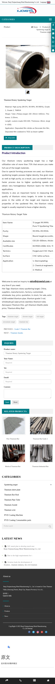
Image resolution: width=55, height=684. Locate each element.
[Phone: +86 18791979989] (53, 33)
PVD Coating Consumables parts (17, 520)
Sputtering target (42, 30)
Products (45, 27)
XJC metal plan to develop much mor (20, 546)
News (6, 616)
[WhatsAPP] (53, 42)
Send (7, 402)
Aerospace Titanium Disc (13, 305)
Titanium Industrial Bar (40, 466)
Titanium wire (9, 510)
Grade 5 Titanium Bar (22, 329)
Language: (43, 2)
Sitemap (30, 628)
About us (7, 606)
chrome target (27, 316)
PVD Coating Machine (13, 515)
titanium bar (23, 322)
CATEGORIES (8, 19)
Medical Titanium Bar (12, 466)
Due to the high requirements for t (19, 556)
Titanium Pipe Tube (12, 500)
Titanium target (45, 32)
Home (35, 27)
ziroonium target (9, 322)
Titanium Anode (10, 505)
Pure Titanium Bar (13, 439)
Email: (6, 377)
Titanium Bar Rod (11, 495)
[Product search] (50, 526)
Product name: (9, 349)
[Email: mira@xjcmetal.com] (53, 46)
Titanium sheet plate (12, 490)
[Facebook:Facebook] (53, 25)
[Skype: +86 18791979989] (53, 38)
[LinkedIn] (53, 29)
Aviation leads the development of (19, 562)
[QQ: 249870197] (53, 50)
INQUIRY (11, 138)
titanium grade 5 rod (36, 298)
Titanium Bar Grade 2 (40, 439)
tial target (40, 316)
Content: (7, 387)
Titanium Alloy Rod (15, 308)
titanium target (13, 316)
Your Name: (8, 359)
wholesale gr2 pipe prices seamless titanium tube (24, 302)
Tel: (5, 368)
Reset (15, 402)
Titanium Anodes (16, 333)
